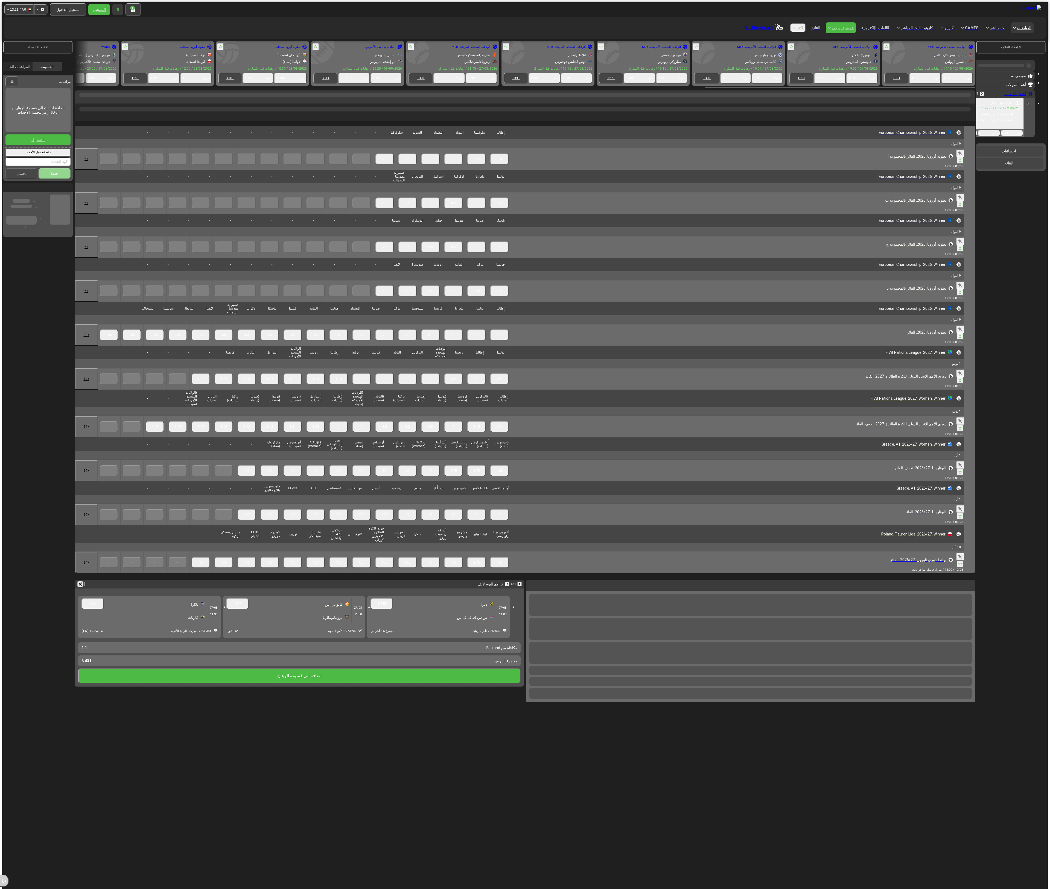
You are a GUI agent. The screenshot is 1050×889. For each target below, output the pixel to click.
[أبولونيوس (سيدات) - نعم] (270, 479)
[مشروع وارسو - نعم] (453, 571)
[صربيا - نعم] (476, 255)
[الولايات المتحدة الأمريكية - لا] (270, 387)
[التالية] (507, 593)
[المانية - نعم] (453, 299)
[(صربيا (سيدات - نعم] (407, 435)
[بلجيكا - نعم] (499, 255)
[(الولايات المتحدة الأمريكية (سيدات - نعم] (338, 435)
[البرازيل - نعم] (407, 387)
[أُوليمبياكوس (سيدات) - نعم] (476, 479)
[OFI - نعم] (293, 523)
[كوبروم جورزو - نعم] (247, 571)
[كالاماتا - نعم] (270, 523)
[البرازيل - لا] (247, 387)
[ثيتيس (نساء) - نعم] (338, 479)
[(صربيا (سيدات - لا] (224, 435)
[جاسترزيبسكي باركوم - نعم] (201, 571)
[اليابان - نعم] (384, 387)
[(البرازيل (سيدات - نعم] (476, 435)
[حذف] (80, 593)
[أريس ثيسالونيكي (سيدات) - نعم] (316, 479)
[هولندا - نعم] (453, 255)
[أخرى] (114, 120)
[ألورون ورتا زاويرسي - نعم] (499, 571)
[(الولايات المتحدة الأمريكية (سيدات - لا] (155, 435)
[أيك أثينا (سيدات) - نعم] (430, 479)
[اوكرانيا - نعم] (453, 211)
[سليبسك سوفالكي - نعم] (293, 571)
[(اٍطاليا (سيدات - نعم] (499, 435)
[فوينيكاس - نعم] (338, 523)
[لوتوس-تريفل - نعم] (384, 571)
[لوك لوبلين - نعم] (476, 571)
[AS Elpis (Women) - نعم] (293, 479)
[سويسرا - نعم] (407, 299)
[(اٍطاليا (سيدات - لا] (316, 435)
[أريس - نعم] (361, 523)
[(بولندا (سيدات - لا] (247, 435)
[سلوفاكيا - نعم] (384, 167)
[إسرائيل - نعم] (430, 211)
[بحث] (80, 100)
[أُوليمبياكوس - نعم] (499, 523)
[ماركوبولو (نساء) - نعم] (247, 479)
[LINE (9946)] (969, 100)
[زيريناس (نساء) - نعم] (384, 479)
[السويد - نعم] (407, 167)
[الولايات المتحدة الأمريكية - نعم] (430, 387)
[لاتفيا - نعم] (384, 299)
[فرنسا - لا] (201, 387)
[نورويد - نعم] (270, 571)
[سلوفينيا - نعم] (476, 167)
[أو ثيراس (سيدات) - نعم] (361, 479)
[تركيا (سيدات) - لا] (201, 435)
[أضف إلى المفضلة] (886, 46)
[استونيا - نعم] (384, 255)
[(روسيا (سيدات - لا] (270, 435)
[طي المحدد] (987, 169)
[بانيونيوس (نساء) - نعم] (499, 479)
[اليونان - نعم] (453, 167)
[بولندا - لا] (338, 387)
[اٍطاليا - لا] (316, 387)
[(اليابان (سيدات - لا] (178, 435)
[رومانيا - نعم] (430, 299)
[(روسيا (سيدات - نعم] (453, 435)
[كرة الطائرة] (959, 100)
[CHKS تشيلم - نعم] (224, 571)
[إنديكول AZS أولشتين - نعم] (316, 571)
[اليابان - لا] (224, 387)
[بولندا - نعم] (499, 211)
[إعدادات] (41, 9)
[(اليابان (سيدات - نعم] (361, 435)
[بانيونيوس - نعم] (453, 523)
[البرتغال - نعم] (407, 211)
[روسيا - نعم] (453, 387)
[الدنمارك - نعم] (407, 255)
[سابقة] (982, 91)
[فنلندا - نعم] (430, 255)
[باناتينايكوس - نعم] (476, 523)
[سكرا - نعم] (407, 571)
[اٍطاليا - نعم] (499, 167)
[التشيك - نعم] (430, 167)
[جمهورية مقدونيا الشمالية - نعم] (384, 211)
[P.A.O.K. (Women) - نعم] (407, 479)
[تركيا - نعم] (476, 299)
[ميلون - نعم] (407, 523)
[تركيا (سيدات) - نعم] (384, 435)
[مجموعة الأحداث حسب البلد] (980, 169)
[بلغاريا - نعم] (476, 211)
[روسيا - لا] (293, 387)
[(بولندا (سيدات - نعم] (430, 435)
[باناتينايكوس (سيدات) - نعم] (453, 479)
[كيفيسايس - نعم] (316, 523)
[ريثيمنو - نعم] (384, 523)
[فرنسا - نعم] (499, 299)
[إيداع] (117, 9)
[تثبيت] (960, 162)
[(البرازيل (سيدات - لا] (293, 435)
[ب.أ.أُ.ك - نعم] (430, 523)
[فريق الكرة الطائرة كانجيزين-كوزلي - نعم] (361, 571)
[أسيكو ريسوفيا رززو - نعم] (430, 571)
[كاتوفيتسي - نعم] (338, 571)
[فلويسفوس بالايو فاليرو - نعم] (247, 523)
